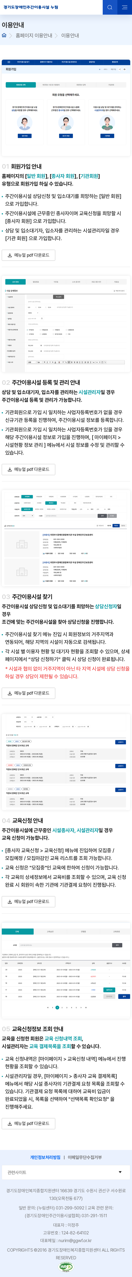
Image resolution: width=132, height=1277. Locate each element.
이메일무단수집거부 (85, 1157)
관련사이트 (69, 1172)
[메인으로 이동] (31, 7)
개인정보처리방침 (45, 1157)
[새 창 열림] (66, 1263)
